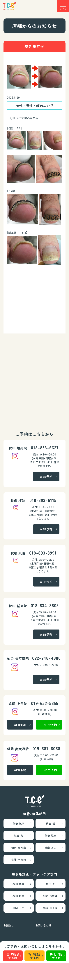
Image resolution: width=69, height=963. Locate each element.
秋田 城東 (50, 835)
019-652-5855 (45, 703)
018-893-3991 (43, 552)
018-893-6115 (43, 500)
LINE (57, 955)
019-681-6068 (47, 748)
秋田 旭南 (18, 823)
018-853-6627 (45, 447)
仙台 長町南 (18, 847)
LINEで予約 (49, 725)
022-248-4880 (46, 658)
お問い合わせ (44, 925)
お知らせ (8, 925)
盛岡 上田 (50, 847)
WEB (13, 955)
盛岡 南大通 (18, 859)
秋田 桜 (50, 823)
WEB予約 (46, 476)
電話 (35, 955)
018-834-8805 (45, 605)
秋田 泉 (18, 835)
